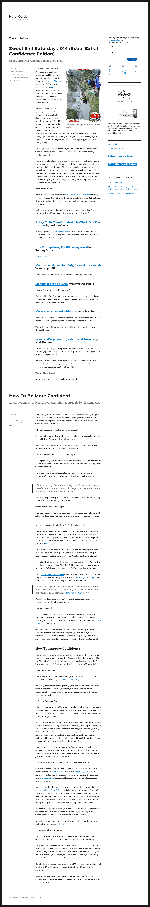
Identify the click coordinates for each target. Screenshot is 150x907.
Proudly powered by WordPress (30, 897)
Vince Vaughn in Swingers (52, 574)
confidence (13, 75)
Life (10, 417)
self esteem (24, 423)
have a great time (46, 778)
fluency (20, 75)
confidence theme (61, 232)
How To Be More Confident (79, 195)
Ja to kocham (41, 256)
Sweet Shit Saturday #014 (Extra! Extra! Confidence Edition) (53, 51)
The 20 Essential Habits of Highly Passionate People (68, 265)
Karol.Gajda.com (116, 40)
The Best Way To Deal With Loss (55, 311)
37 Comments (14, 426)
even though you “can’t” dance (49, 790)
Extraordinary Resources (124, 156)
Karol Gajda (18, 16)
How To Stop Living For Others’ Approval (61, 247)
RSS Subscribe (111, 72)
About (137, 72)
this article (63, 824)
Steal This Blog (113, 144)
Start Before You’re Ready (51, 283)
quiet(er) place (51, 544)
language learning (16, 77)
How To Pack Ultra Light (116, 182)
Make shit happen (73, 592)
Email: (114, 53)
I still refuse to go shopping (82, 577)
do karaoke (58, 772)
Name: (114, 47)
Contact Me (112, 149)
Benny (53, 87)
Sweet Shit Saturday (16, 72)
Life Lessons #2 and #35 (67, 679)
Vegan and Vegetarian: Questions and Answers (64, 339)
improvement (14, 423)
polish (25, 77)
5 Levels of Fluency (52, 81)
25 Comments (14, 80)
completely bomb (81, 772)
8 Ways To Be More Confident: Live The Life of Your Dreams (68, 224)
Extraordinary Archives (122, 163)
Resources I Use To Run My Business (121, 194)
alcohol (11, 420)
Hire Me (120, 149)
